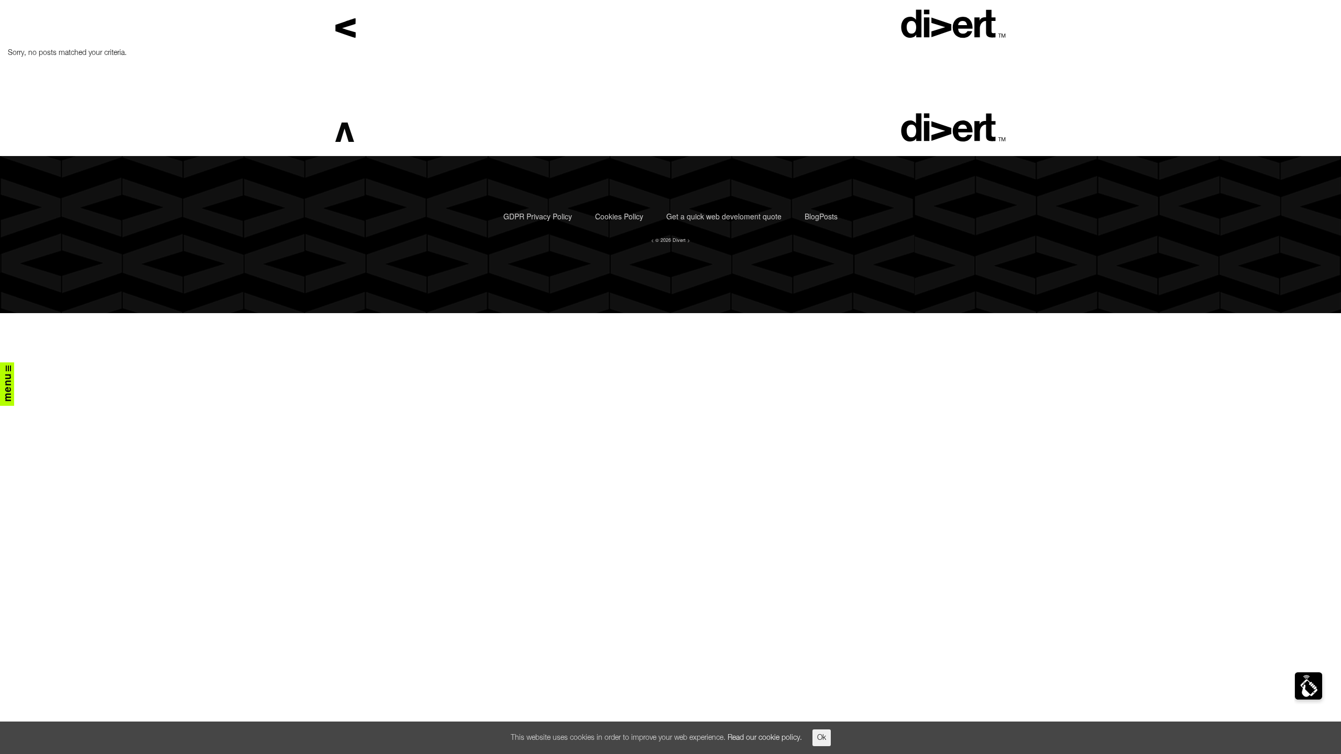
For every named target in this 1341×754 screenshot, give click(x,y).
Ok (821, 737)
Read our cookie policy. (765, 737)
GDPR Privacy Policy (537, 216)
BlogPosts (821, 216)
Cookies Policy (619, 216)
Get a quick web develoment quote (724, 216)
